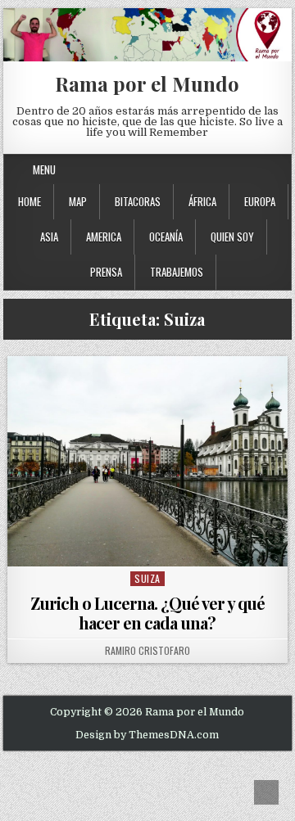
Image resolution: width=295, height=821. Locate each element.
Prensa (106, 272)
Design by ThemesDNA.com (147, 735)
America (103, 236)
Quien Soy (232, 236)
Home (29, 201)
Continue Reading (151, 545)
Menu (44, 169)
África (202, 201)
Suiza (147, 578)
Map (78, 201)
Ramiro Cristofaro (147, 651)
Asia (49, 236)
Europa (259, 201)
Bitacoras (138, 201)
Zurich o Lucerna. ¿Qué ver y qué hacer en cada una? (147, 613)
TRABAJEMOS (176, 272)
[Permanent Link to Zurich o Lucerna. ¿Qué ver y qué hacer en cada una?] (147, 461)
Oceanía (166, 236)
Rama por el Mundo (147, 83)
